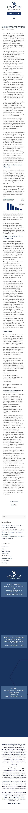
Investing (11, 29)
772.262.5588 (14, 694)
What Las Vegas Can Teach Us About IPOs (13, 530)
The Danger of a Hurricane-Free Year (12, 525)
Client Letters (5, 546)
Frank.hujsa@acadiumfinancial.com (13, 390)
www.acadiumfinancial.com (10, 391)
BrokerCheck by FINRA (14, 803)
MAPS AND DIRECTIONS (14, 594)
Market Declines (6, 551)
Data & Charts (5, 560)
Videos (3, 549)
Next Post (14, 505)
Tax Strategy (5, 553)
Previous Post (14, 501)
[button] (14, 13)
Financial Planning (7, 558)
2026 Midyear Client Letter (9, 527)
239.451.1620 (14, 592)
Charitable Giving (6, 556)
